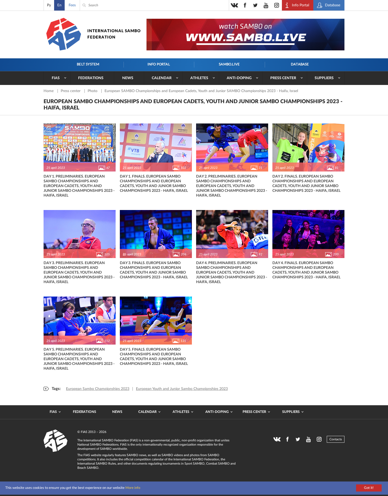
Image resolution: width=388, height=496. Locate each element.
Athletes (199, 78)
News (127, 78)
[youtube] (266, 5)
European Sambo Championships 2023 (97, 389)
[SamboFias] (56, 441)
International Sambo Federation (114, 34)
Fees (72, 5)
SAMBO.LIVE (229, 64)
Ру (49, 5)
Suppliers (324, 78)
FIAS (56, 78)
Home (49, 91)
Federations (90, 78)
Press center (283, 78)
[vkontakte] (234, 5)
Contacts (335, 439)
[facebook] (245, 5)
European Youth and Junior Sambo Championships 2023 (182, 389)
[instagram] (276, 5)
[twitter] (255, 5)
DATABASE (300, 64)
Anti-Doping (239, 78)
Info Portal (159, 64)
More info (132, 488)
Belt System (88, 64)
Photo (93, 91)
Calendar (162, 78)
